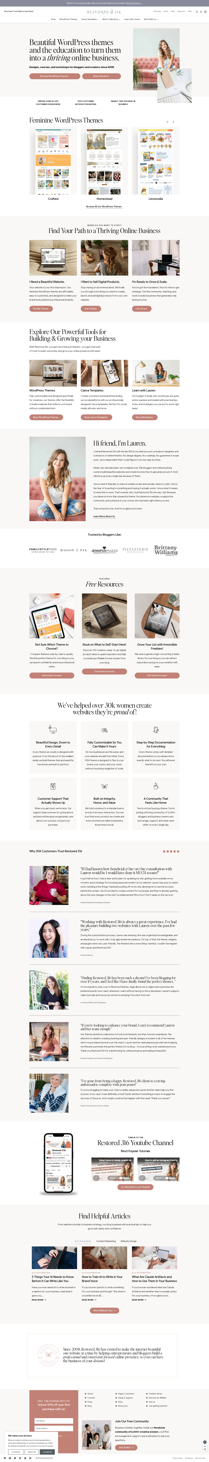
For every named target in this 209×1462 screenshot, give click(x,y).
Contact (91, 1398)
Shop (53, 19)
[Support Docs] (197, 11)
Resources (181, 11)
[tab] (83, 1241)
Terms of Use (200, 1458)
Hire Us (152, 1402)
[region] (31, 1444)
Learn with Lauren (132, 19)
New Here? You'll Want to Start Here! (19, 11)
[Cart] (205, 11)
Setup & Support (125, 1398)
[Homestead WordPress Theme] (53, 192)
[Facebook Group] (25, 1458)
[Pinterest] (20, 1458)
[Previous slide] (167, 122)
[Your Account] (201, 11)
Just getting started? (158, 1406)
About (166, 11)
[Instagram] (10, 1458)
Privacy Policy (178, 1458)
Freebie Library (155, 1394)
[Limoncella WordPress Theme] (104, 192)
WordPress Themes (68, 19)
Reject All (32, 1452)
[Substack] (30, 1458)
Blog (172, 11)
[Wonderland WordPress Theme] (156, 192)
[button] (51, 676)
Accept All (47, 1452)
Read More (38, 1300)
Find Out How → (134, 3)
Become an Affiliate (157, 1398)
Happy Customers (126, 1394)
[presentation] (54, 1257)
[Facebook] (5, 1458)
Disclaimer (189, 1458)
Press (90, 1402)
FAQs (190, 11)
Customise (15, 1452)
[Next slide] (173, 122)
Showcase (157, 11)
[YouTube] (15, 1458)
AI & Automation (41, 1273)
